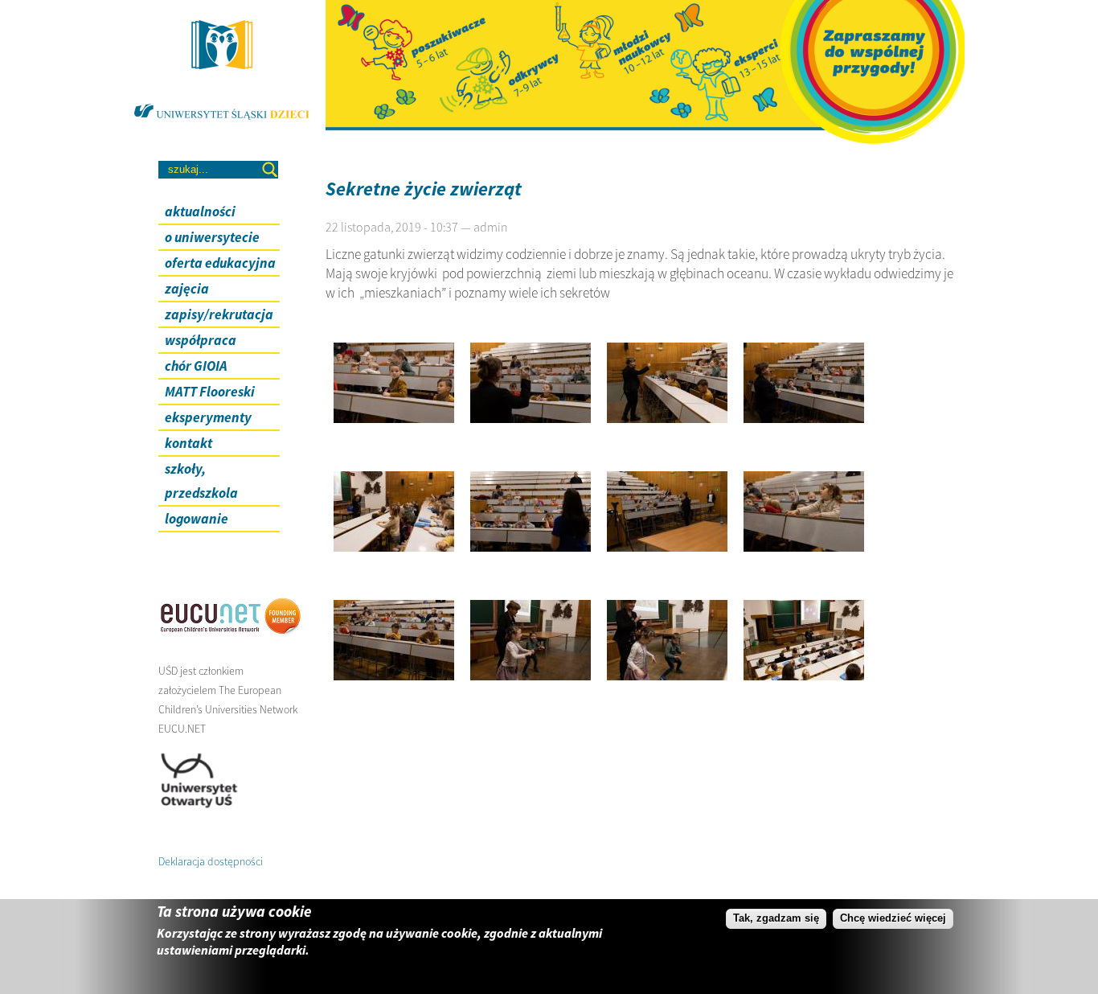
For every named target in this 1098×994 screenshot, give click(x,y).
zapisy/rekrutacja (219, 314)
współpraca (200, 340)
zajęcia (187, 289)
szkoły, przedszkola (201, 481)
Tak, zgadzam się (776, 918)
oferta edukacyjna (220, 263)
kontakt (188, 443)
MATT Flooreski (210, 391)
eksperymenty (208, 417)
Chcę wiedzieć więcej (893, 918)
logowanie (196, 519)
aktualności (200, 211)
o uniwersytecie (212, 237)
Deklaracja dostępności (210, 861)
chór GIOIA (196, 366)
